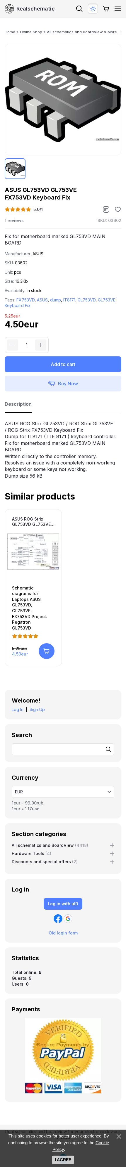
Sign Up (37, 709)
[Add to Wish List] (117, 209)
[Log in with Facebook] (58, 918)
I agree (63, 1159)
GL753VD (87, 299)
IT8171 (69, 299)
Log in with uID (63, 903)
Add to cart (63, 364)
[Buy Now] (63, 383)
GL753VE (106, 299)
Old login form (63, 932)
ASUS (42, 299)
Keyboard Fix (17, 305)
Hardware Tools (31, 853)
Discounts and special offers (45, 861)
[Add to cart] (47, 651)
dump (55, 299)
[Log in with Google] (68, 918)
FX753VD (25, 299)
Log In (17, 709)
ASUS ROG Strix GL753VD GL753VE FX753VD (31, 521)
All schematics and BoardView (50, 845)
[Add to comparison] (106, 209)
